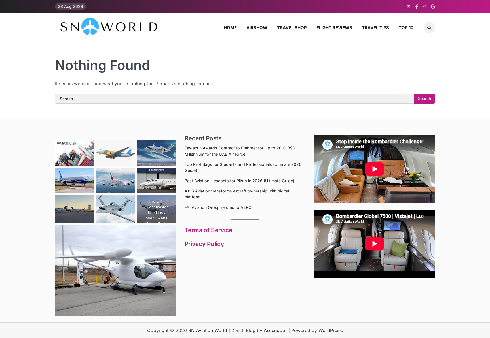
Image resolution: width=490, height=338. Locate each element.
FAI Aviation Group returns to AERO (218, 207)
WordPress (330, 330)
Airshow (256, 27)
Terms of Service (208, 230)
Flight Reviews (334, 27)
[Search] (429, 27)
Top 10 (406, 27)
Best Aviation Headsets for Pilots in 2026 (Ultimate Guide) (239, 180)
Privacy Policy (204, 243)
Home (230, 27)
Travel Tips (375, 27)
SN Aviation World (207, 330)
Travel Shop (292, 27)
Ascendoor (275, 330)
